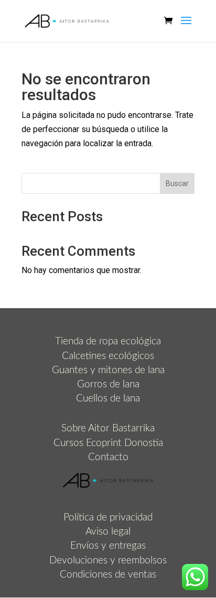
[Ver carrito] (171, 21)
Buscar (177, 183)
